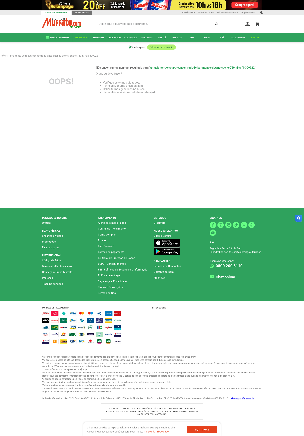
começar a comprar (152, 45)
